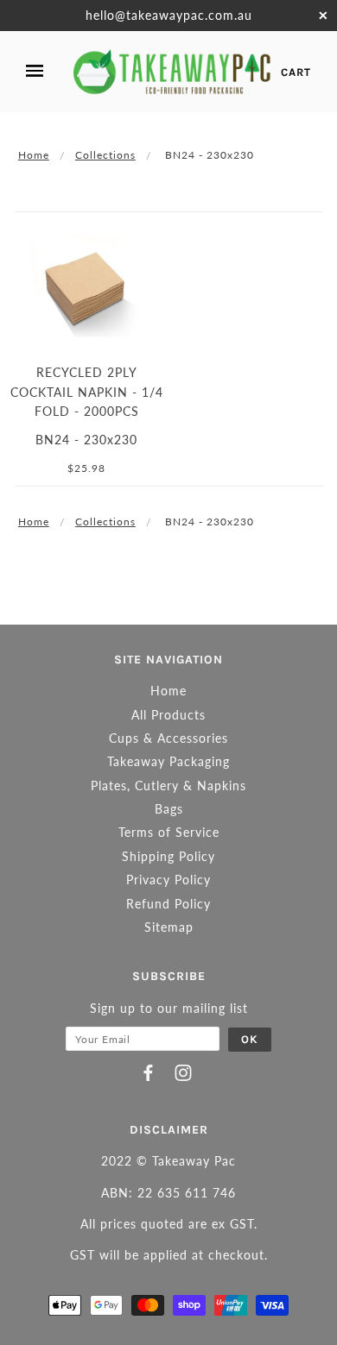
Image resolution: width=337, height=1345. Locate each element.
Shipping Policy (168, 856)
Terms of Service (168, 832)
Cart (296, 72)
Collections (105, 154)
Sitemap (169, 927)
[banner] (172, 71)
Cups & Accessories (168, 738)
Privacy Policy (168, 879)
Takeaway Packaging (168, 761)
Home (33, 154)
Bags (169, 808)
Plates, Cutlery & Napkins (168, 785)
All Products (168, 714)
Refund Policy (168, 903)
